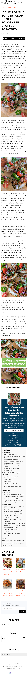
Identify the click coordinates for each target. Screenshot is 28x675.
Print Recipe (21, 38)
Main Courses (11, 8)
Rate (21, 430)
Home (3, 8)
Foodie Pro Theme (14, 668)
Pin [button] (15, 430)
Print (8, 430)
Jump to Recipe (9, 38)
